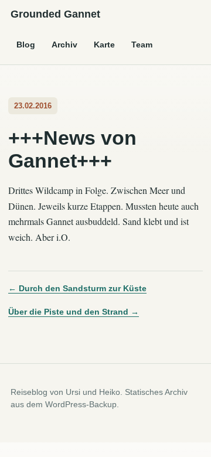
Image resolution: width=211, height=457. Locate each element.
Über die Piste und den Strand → (73, 311)
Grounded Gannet (55, 14)
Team (141, 44)
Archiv (64, 44)
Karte (104, 44)
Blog (25, 44)
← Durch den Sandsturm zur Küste (77, 288)
